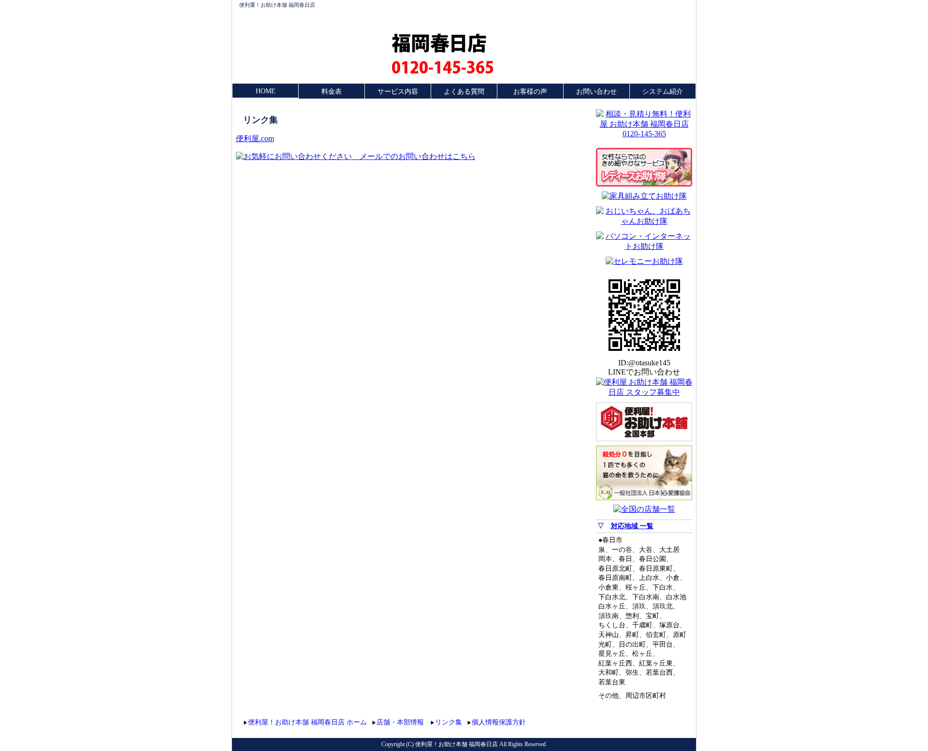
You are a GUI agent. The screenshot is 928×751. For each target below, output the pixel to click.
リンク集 (448, 722)
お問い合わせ (596, 91)
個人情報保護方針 (499, 722)
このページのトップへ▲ (646, 720)
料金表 (331, 91)
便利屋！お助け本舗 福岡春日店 (277, 5)
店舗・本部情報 (400, 722)
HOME (266, 91)
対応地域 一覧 (632, 526)
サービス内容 (397, 91)
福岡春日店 (439, 42)
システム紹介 (662, 91)
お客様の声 (530, 91)
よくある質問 (464, 91)
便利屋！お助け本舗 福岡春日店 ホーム (307, 722)
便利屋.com (255, 138)
